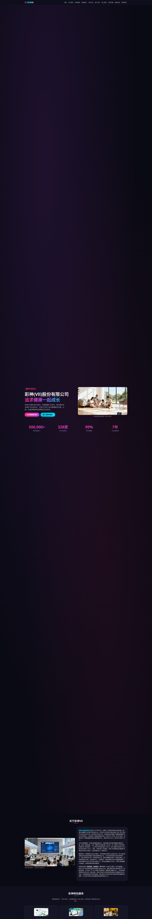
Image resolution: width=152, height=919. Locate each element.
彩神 (30, 2)
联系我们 (124, 2)
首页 (65, 2)
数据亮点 (84, 2)
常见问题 (110, 2)
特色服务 (77, 2)
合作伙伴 (90, 2)
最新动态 (117, 2)
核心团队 (104, 2)
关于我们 (70, 2)
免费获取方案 (33, 415)
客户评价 (97, 2)
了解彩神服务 (49, 415)
